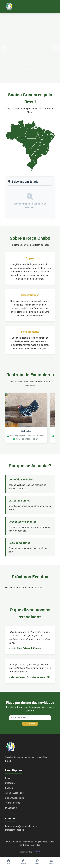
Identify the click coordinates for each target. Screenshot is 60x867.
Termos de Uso (12, 802)
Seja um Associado (14, 798)
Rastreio (9, 788)
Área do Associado (14, 793)
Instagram (10, 829)
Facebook (20, 829)
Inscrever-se (30, 724)
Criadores (10, 783)
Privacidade (11, 807)
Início (7, 778)
